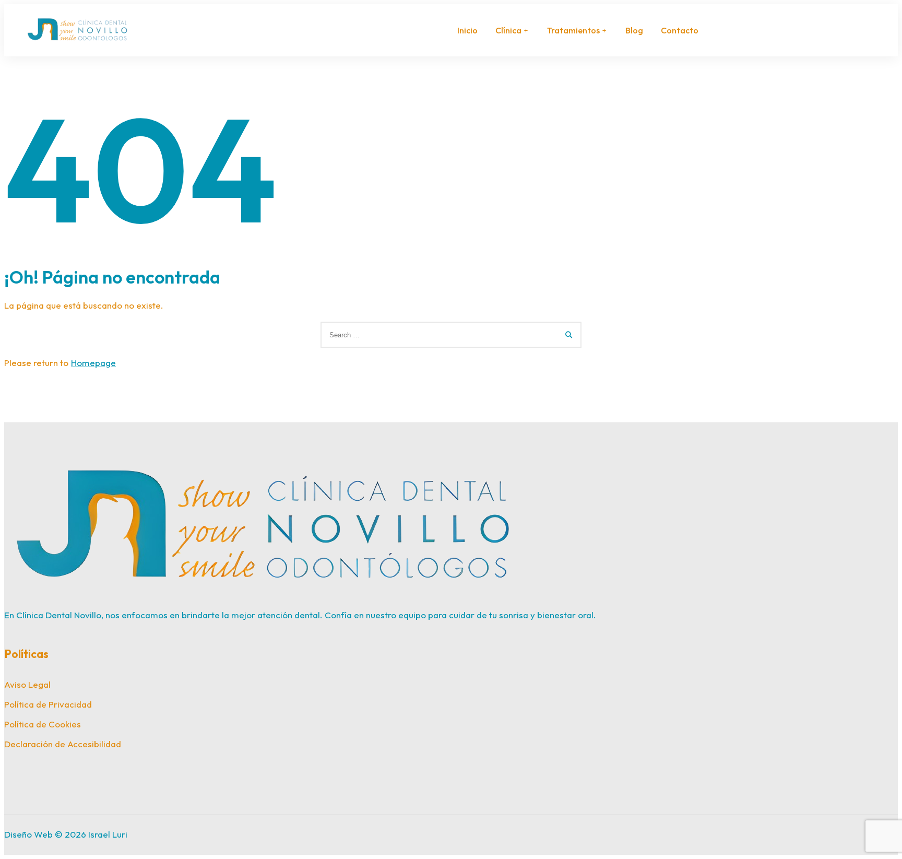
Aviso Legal (27, 684)
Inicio (467, 30)
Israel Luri (107, 834)
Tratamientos (573, 30)
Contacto (679, 30)
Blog (634, 30)
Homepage (93, 362)
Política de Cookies (42, 724)
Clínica (508, 30)
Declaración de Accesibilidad (62, 743)
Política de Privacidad (48, 704)
